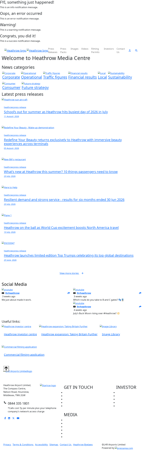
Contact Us (121, 50)
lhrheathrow (12, 293)
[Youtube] (19, 418)
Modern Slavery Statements (78, 436)
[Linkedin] (10, 418)
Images (74, 48)
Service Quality (124, 402)
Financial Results (125, 399)
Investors (109, 48)
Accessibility (41, 444)
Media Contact (71, 402)
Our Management (125, 395)
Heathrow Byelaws (83, 444)
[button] (130, 50)
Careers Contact (72, 392)
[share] (69, 293)
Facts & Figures (72, 433)
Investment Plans (125, 405)
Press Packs (63, 50)
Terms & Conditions (23, 444)
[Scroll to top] (6, 368)
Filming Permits (95, 50)
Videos (84, 48)
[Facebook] (6, 418)
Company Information (128, 392)
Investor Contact (72, 399)
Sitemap (54, 444)
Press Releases (52, 50)
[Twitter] (14, 418)
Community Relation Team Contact (82, 395)
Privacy (7, 444)
